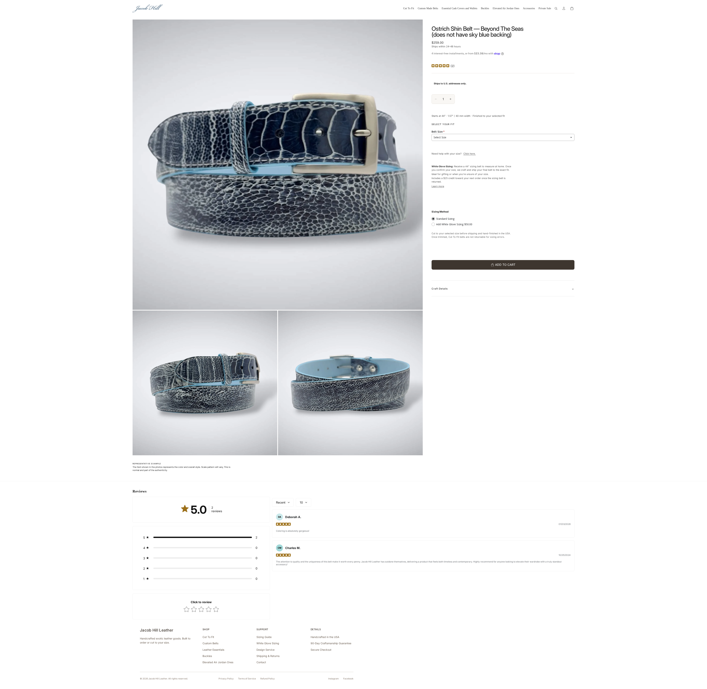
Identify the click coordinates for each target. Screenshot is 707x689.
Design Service (265, 649)
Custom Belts (210, 643)
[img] (440, 66)
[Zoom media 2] (205, 383)
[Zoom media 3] (350, 383)
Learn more (438, 186)
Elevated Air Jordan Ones (218, 662)
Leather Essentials (213, 649)
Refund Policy (267, 678)
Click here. (469, 153)
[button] (201, 537)
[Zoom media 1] (278, 165)
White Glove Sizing (267, 643)
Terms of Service (247, 678)
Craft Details (440, 288)
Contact (261, 662)
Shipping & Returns (267, 656)
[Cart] (572, 8)
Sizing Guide (264, 637)
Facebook (348, 678)
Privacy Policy (226, 678)
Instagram (333, 678)
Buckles (207, 656)
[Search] (556, 8)
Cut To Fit (208, 637)
